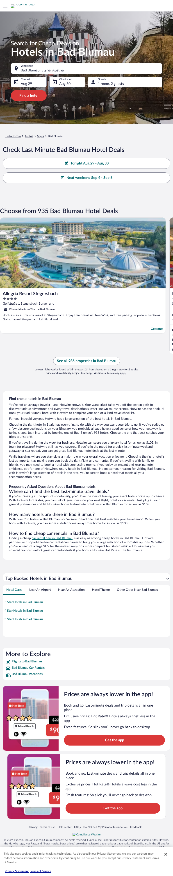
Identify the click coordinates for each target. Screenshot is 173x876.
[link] (86, 662)
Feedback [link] (135, 827)
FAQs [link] (77, 827)
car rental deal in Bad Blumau (52, 538)
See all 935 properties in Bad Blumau (86, 361)
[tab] (14, 590)
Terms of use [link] (47, 827)
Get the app (114, 740)
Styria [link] (40, 136)
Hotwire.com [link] (13, 136)
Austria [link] (29, 136)
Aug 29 (26, 84)
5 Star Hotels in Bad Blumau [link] (24, 602)
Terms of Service (40, 871)
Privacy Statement (17, 871)
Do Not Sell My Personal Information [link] (105, 827)
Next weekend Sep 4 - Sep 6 (89, 178)
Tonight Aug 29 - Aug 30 (90, 163)
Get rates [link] (157, 329)
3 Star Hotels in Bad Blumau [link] (24, 619)
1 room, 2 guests (111, 84)
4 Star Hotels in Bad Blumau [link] (24, 610)
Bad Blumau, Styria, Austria (42, 70)
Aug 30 (65, 84)
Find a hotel (28, 95)
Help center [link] (64, 827)
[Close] (166, 854)
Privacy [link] (33, 827)
